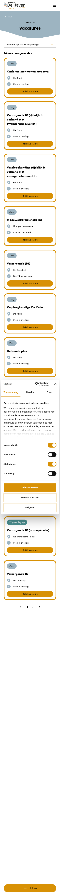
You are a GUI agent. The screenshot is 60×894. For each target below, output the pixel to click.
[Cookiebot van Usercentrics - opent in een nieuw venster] (36, 384)
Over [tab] (49, 392)
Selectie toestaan (30, 497)
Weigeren (30, 507)
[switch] (52, 454)
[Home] (14, 5)
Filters (33, 888)
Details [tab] (30, 392)
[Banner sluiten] (55, 384)
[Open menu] (54, 5)
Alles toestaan (30, 487)
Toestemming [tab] (11, 392)
